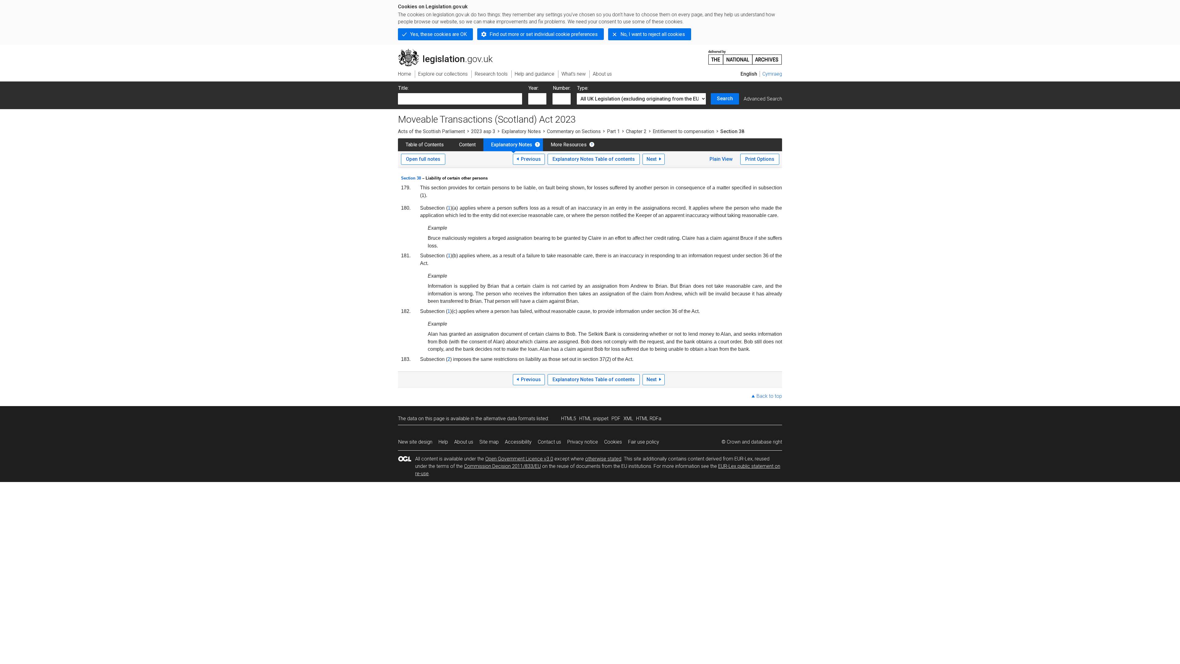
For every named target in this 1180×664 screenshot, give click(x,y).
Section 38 (411, 178)
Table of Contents (425, 145)
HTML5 (568, 418)
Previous (531, 159)
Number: (562, 88)
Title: (403, 88)
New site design (415, 442)
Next (652, 159)
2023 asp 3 (483, 131)
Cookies (613, 442)
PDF (616, 418)
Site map (489, 442)
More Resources (569, 145)
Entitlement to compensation (683, 131)
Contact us (549, 442)
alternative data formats (509, 418)
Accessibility (518, 442)
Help (443, 442)
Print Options (759, 159)
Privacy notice (582, 442)
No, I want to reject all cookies (652, 34)
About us (463, 442)
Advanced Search (763, 99)
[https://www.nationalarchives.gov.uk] (745, 55)
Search (725, 98)
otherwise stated (603, 459)
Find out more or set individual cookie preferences (544, 34)
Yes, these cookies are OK (438, 34)
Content (467, 145)
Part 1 (613, 131)
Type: (582, 88)
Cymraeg (772, 74)
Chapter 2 (636, 131)
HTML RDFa (648, 418)
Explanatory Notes (521, 131)
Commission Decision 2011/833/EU (502, 466)
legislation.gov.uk (449, 51)
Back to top (769, 396)
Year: (534, 88)
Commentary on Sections (574, 131)
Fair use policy (643, 442)
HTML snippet (593, 418)
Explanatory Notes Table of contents (594, 159)
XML (628, 418)
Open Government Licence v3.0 (519, 459)
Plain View (721, 159)
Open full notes (423, 159)
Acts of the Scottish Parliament (431, 131)
